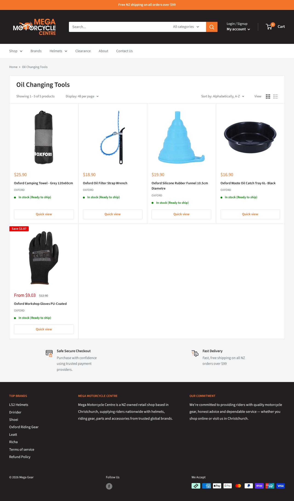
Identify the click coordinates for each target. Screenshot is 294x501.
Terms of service (21, 449)
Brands (36, 51)
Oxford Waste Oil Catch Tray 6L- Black (248, 183)
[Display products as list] (276, 96)
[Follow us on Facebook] (109, 486)
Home (13, 67)
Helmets (56, 51)
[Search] (212, 27)
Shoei (13, 419)
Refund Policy (19, 456)
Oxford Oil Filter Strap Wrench (105, 183)
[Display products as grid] (268, 96)
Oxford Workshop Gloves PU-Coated (40, 303)
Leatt (13, 434)
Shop (13, 51)
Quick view (44, 214)
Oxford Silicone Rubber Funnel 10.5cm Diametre (180, 186)
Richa (13, 441)
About (103, 51)
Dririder (15, 412)
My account (236, 29)
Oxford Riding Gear (24, 427)
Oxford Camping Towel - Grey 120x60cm (43, 183)
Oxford (19, 190)
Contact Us (124, 51)
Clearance (83, 51)
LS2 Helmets (18, 404)
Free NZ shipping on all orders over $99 (147, 4)
